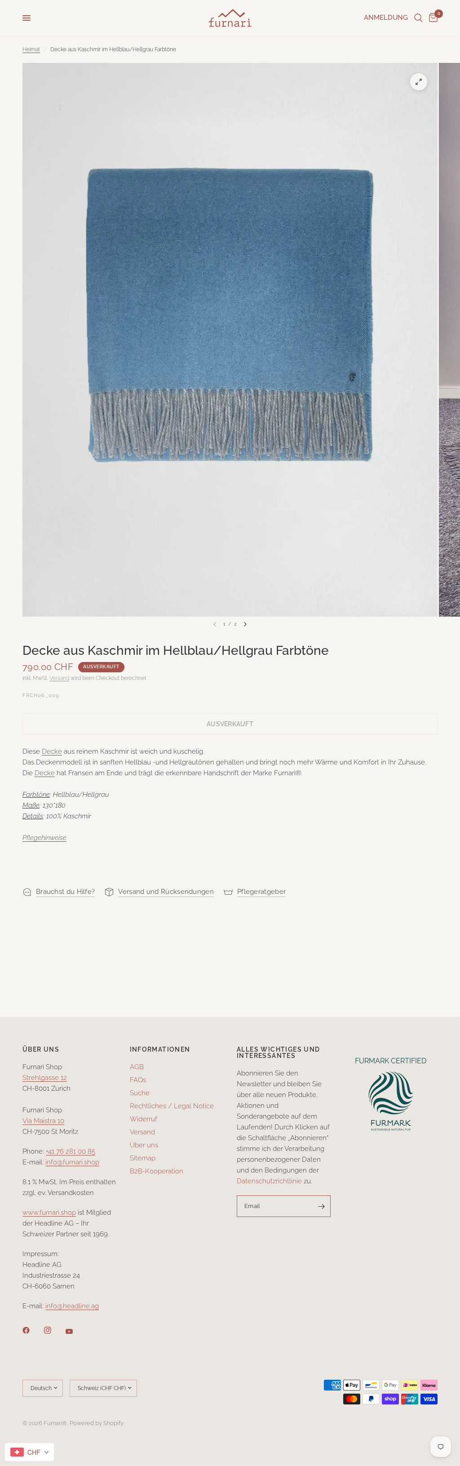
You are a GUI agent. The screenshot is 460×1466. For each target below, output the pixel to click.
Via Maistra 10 (43, 1121)
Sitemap (142, 1158)
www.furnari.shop (49, 1212)
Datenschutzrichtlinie (269, 1181)
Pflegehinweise (44, 838)
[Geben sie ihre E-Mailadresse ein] (322, 1206)
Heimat (31, 49)
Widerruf (143, 1119)
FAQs (138, 1080)
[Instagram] (54, 1330)
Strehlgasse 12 (44, 1078)
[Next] (245, 624)
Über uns (144, 1145)
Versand (59, 678)
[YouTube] (75, 1332)
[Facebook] (32, 1330)
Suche (140, 1093)
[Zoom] (418, 81)
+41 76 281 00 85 (70, 1151)
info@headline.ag (72, 1306)
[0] (432, 18)
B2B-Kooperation (156, 1171)
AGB (137, 1067)
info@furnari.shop (72, 1162)
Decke (52, 751)
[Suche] (418, 18)
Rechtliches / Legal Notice (172, 1106)
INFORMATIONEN (160, 1049)
